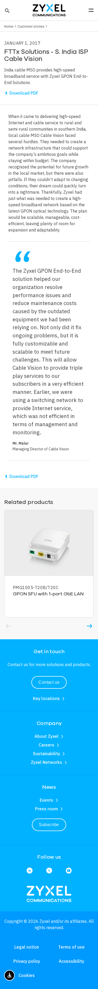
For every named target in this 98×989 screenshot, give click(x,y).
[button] (6, 10)
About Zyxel (46, 736)
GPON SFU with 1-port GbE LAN (48, 594)
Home (8, 26)
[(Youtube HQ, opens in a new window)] (69, 871)
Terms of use (71, 947)
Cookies (27, 975)
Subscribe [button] (49, 824)
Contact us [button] (49, 682)
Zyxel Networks (46, 762)
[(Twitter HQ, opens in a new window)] (49, 871)
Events (46, 800)
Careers (46, 745)
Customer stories (31, 26)
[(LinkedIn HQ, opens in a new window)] (29, 871)
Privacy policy (26, 961)
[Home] (49, 9)
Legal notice (26, 947)
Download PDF (23, 93)
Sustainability (46, 753)
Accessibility (71, 961)
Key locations (46, 698)
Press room (46, 808)
